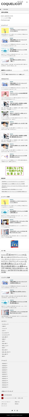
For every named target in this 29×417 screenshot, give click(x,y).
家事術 (3, 339)
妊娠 (26, 266)
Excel (2, 254)
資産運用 (24, 270)
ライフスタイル (5, 334)
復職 (16, 268)
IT (7, 254)
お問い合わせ (4, 403)
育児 (15, 270)
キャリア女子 (4, 332)
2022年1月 (4, 380)
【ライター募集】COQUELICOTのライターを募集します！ (13, 74)
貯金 (18, 270)
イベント (3, 328)
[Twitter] (12, 410)
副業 (24, 266)
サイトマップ (4, 405)
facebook (22, 2)
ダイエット (8, 259)
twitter (20, 2)
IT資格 (3, 326)
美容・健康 (4, 354)
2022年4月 (4, 374)
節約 (9, 270)
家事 (6, 268)
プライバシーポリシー (5, 401)
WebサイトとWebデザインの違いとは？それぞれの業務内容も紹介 (18, 114)
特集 (3, 347)
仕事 (5, 264)
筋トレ (6, 270)
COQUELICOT (13, 415)
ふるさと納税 (6, 257)
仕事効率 (8, 266)
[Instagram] (17, 410)
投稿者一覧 (17, 401)
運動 (4, 272)
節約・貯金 (4, 349)
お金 (3, 330)
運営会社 (16, 403)
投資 (20, 268)
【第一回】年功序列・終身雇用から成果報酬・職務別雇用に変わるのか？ (18, 104)
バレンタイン (18, 259)
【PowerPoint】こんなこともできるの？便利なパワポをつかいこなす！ (18, 232)
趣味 (27, 270)
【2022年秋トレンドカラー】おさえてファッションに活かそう (18, 30)
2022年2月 (4, 378)
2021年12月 (4, 382)
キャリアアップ (21, 257)
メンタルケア (22, 261)
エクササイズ (14, 257)
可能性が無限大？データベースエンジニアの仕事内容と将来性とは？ (18, 40)
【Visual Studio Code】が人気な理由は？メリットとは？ (12, 189)
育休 (11, 270)
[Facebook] (14, 410)
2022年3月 (4, 376)
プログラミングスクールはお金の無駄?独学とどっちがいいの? (18, 94)
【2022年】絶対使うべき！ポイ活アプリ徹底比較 (18, 124)
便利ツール (16, 266)
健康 (21, 266)
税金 (4, 270)
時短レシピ (24, 268)
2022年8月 (4, 365)
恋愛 (18, 268)
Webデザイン (15, 254)
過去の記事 (26, 70)
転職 (2, 272)
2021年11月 (4, 384)
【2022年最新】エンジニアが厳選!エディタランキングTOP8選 (13, 183)
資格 (20, 270)
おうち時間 (21, 254)
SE (9, 255)
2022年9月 (4, 363)
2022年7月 (4, 367)
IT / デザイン (4, 324)
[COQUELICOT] (11, 4)
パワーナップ (23, 259)
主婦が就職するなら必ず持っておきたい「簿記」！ (18, 60)
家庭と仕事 (11, 268)
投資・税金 (4, 343)
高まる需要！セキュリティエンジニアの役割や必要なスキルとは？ (18, 156)
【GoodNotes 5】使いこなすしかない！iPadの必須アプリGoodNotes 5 (19, 222)
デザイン (14, 259)
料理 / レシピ (4, 345)
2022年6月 (4, 369)
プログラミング (13, 261)
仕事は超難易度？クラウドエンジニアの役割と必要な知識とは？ (18, 50)
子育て (3, 268)
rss (18, 2)
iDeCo (5, 254)
